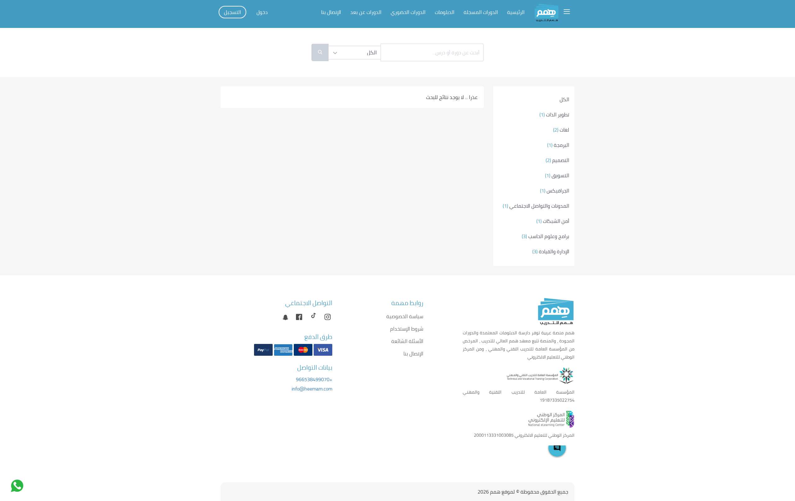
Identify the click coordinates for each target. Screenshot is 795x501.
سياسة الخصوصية (404, 316)
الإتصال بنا (331, 12)
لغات (561, 129)
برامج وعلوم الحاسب (545, 236)
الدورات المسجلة (481, 12)
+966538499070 (314, 379)
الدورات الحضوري (408, 12)
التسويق (557, 175)
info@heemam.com (312, 388)
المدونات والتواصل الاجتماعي (536, 205)
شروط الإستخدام (406, 328)
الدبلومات (444, 12)
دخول (262, 12)
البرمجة (558, 145)
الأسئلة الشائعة (407, 341)
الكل (564, 99)
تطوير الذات (554, 114)
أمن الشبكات (552, 221)
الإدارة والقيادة (550, 251)
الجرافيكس (554, 190)
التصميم (557, 160)
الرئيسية (516, 12)
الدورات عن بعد (365, 12)
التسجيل (232, 12)
